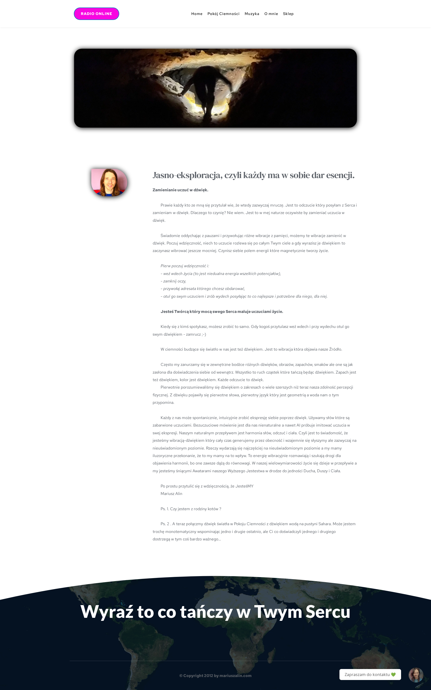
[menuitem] (197, 14)
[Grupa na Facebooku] (416, 675)
